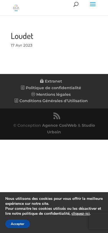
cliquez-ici (80, 213)
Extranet (53, 81)
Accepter (17, 224)
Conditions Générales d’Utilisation (53, 100)
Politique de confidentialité (53, 87)
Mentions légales (53, 94)
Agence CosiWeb (59, 125)
